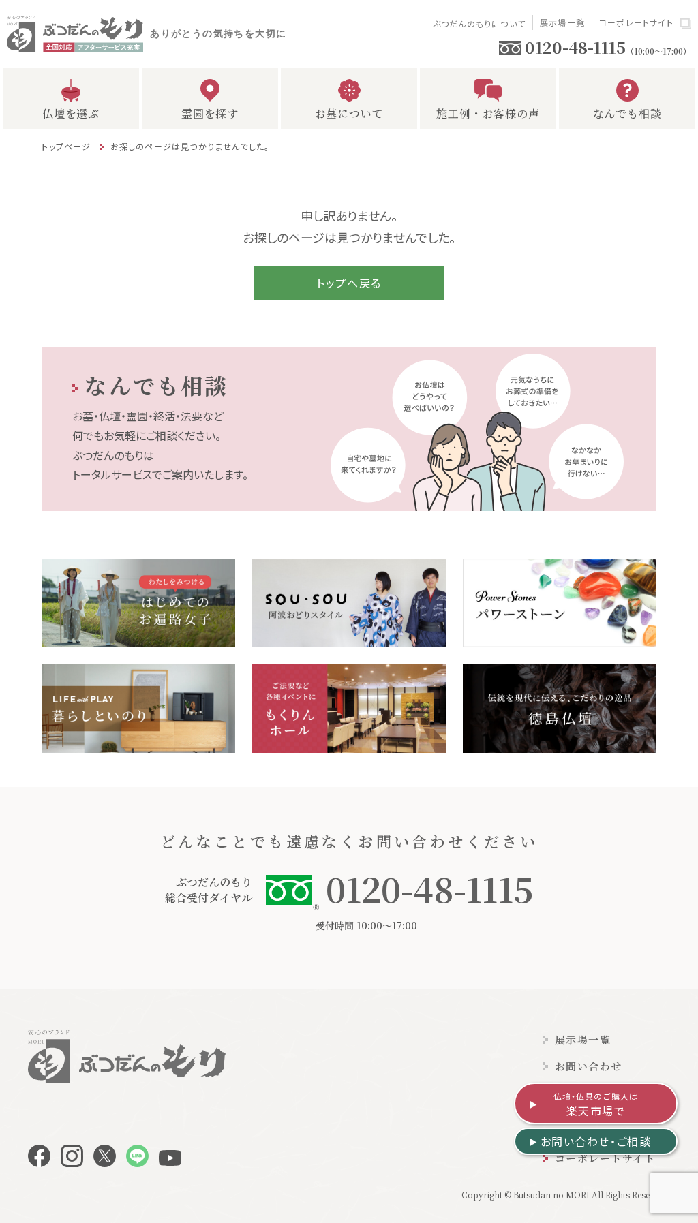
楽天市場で (596, 1104)
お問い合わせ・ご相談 (596, 1141)
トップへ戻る (349, 283)
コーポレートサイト (636, 22)
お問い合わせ (588, 1066)
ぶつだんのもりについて (479, 23)
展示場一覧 (562, 22)
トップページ (66, 146)
